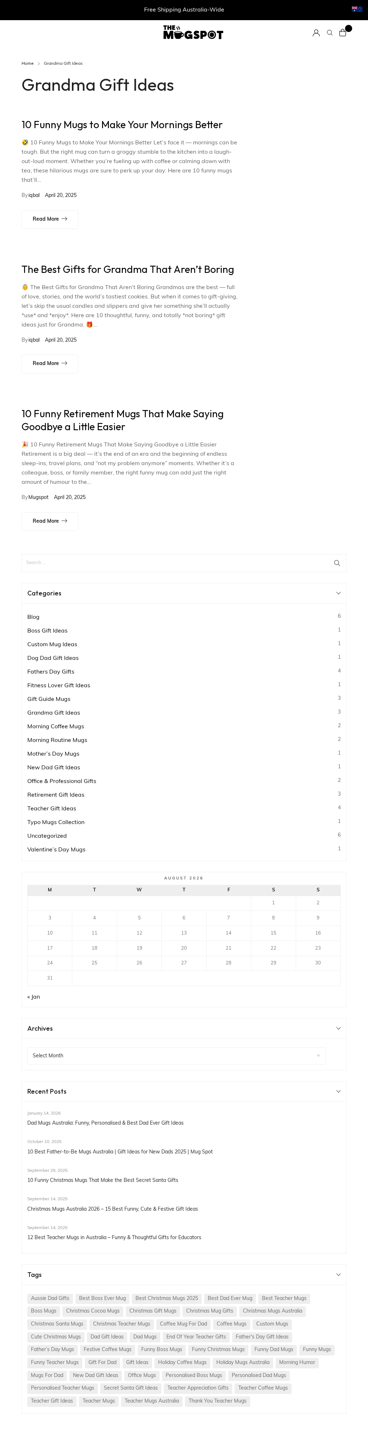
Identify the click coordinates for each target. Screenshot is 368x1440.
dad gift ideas (107, 1337)
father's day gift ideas (262, 1337)
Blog (33, 617)
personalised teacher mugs (62, 1388)
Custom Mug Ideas (52, 645)
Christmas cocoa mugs (93, 1311)
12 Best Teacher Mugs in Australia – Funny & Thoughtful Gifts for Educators (114, 1238)
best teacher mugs (284, 1298)
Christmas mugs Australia (272, 1311)
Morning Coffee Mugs (55, 727)
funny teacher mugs (55, 1362)
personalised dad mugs (259, 1375)
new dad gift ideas (95, 1375)
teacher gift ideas (52, 1401)
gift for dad (102, 1362)
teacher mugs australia (152, 1401)
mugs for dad (47, 1375)
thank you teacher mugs (218, 1401)
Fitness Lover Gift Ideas (58, 686)
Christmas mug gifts (209, 1311)
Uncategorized (47, 836)
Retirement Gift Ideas (55, 795)
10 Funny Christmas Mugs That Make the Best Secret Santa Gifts (102, 1180)
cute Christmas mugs (56, 1337)
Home (28, 64)
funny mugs (317, 1350)
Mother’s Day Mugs (53, 754)
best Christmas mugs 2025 (166, 1298)
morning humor (297, 1362)
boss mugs (43, 1311)
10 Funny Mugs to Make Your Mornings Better (122, 124)
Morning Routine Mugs (57, 740)
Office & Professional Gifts (61, 781)
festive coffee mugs (108, 1350)
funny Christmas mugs (218, 1350)
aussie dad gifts (50, 1298)
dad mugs (145, 1337)
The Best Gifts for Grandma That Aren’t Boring (128, 269)
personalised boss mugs (194, 1375)
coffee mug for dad (183, 1324)
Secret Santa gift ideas (131, 1388)
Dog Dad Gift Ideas (53, 658)
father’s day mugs (52, 1350)
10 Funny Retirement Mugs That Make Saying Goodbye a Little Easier (123, 420)
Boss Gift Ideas (47, 631)
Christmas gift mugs (152, 1311)
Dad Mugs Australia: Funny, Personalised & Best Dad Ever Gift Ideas (105, 1123)
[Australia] (357, 9)
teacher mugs (99, 1401)
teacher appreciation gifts (198, 1388)
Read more (46, 219)
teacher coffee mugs (263, 1388)
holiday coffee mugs (182, 1362)
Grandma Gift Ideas (53, 713)
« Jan (33, 997)
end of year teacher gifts (196, 1337)
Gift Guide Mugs (48, 699)
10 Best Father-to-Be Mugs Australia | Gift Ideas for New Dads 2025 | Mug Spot (120, 1152)
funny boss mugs (161, 1350)
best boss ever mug (102, 1298)
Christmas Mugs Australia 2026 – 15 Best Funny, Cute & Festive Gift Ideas (112, 1209)
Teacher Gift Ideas (51, 809)
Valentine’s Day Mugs (56, 850)
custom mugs (272, 1324)
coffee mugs (232, 1324)
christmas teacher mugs (121, 1324)
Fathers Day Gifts (50, 672)
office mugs (142, 1375)
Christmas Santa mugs (57, 1324)
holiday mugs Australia (243, 1362)
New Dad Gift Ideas (53, 768)
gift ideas (137, 1362)
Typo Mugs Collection (55, 822)
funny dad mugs (273, 1350)
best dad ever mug (230, 1298)
